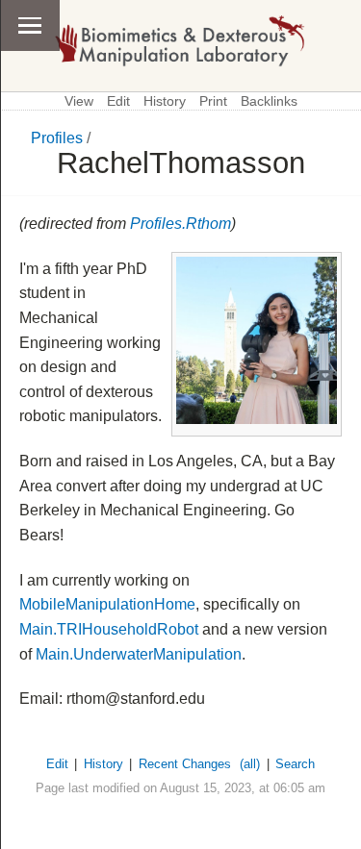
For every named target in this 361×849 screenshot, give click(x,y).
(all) (250, 764)
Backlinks (269, 101)
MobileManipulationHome (107, 604)
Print (213, 101)
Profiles (57, 138)
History (164, 101)
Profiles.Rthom (180, 223)
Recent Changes (185, 764)
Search (295, 764)
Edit (118, 101)
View (78, 101)
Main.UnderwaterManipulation (139, 654)
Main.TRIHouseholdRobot (108, 629)
